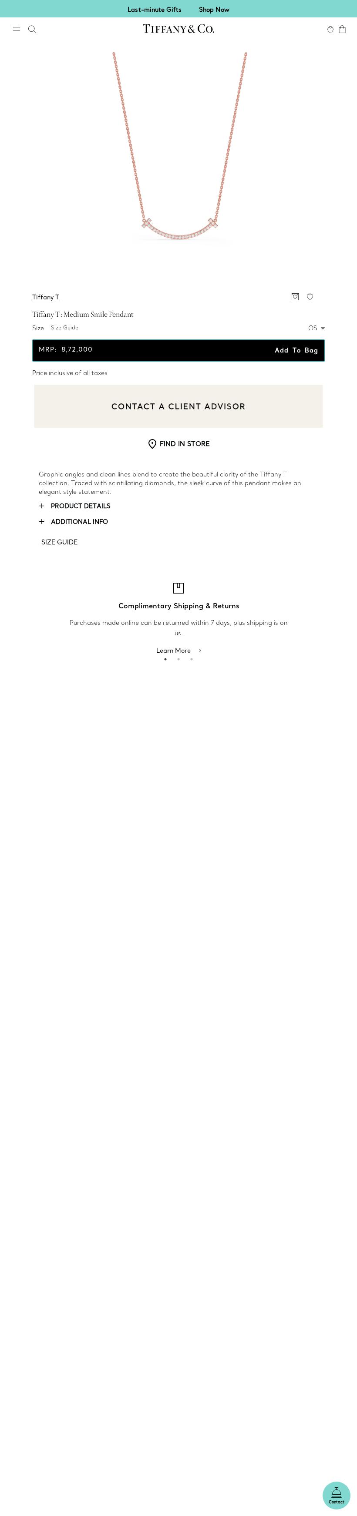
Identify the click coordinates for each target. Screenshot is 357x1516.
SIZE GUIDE (59, 542)
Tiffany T (45, 297)
